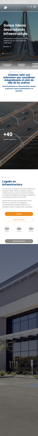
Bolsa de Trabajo (7, 2)
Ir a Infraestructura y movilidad (13, 50)
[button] (2, 53)
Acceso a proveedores (21, 2)
